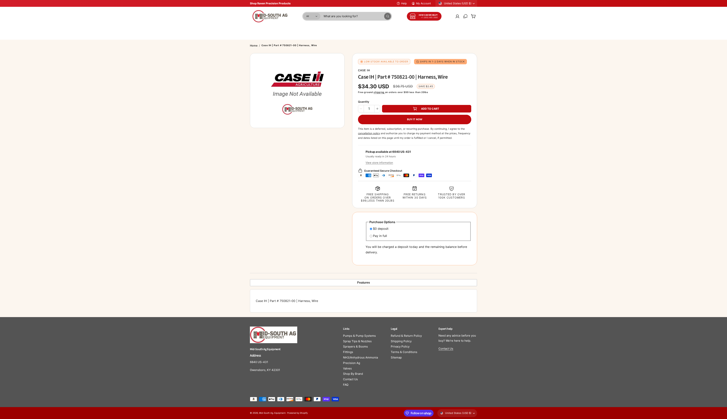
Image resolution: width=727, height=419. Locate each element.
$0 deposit (380, 228)
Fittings (348, 352)
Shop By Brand (353, 374)
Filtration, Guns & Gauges (423, 29)
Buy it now (414, 119)
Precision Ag (351, 363)
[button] (473, 16)
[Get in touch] (465, 16)
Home (253, 45)
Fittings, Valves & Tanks (345, 29)
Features (363, 282)
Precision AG (455, 29)
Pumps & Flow (314, 29)
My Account (423, 3)
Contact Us (350, 379)
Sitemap (396, 357)
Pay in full (380, 236)
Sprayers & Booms (355, 346)
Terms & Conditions (404, 352)
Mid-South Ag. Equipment (272, 413)
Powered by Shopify (297, 413)
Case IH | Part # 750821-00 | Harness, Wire (289, 45)
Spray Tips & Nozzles (357, 341)
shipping (379, 92)
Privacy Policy (400, 346)
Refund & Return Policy (406, 336)
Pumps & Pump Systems (359, 336)
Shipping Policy (401, 341)
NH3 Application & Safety (384, 29)
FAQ (345, 384)
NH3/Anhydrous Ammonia (360, 357)
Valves (347, 368)
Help (404, 3)
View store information (379, 162)
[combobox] (357, 16)
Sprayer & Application (284, 29)
